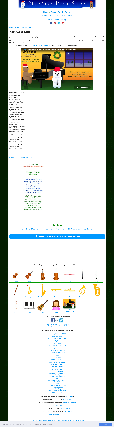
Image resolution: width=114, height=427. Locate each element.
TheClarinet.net (68, 411)
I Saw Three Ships (57, 355)
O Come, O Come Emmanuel (57, 373)
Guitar (45, 16)
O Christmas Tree (57, 369)
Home (45, 12)
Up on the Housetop (57, 387)
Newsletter (87, 229)
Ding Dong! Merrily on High (57, 341)
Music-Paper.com (65, 408)
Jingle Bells (43, 36)
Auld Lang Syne (57, 335)
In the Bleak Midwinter (57, 359)
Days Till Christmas (71, 229)
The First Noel (57, 343)
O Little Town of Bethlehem (57, 376)
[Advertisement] (93, 104)
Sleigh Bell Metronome (57, 405)
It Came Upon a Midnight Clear (57, 361)
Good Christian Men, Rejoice (57, 347)
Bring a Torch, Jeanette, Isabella (57, 338)
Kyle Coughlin (69, 396)
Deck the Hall (57, 340)
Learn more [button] (50, 424)
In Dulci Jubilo (57, 357)
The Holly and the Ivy (57, 354)
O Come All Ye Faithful (57, 371)
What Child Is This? (57, 392)
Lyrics (63, 16)
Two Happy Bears (52, 229)
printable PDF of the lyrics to (40, 45)
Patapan (57, 378)
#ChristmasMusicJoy (57, 20)
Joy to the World (57, 368)
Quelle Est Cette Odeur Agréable (57, 380)
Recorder (54, 16)
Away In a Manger (57, 336)
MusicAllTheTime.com (69, 402)
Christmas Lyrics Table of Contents (23, 27)
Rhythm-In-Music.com (69, 399)
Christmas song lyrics (20, 37)
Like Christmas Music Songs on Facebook (57, 324)
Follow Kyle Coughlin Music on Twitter (57, 326)
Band (60, 12)
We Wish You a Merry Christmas (57, 390)
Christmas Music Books (32, 229)
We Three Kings (57, 389)
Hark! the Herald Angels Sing (57, 350)
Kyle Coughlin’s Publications (57, 414)
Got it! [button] (105, 424)
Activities (74, 420)
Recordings (64, 420)
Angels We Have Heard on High (57, 333)
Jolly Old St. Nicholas (57, 366)
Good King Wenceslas (57, 348)
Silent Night (57, 382)
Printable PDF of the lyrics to (20, 157)
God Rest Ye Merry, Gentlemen (57, 345)
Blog (70, 16)
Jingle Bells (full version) (57, 364)
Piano (53, 12)
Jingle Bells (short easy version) (57, 362)
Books (58, 420)
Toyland (57, 383)
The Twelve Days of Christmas (57, 385)
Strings (68, 12)
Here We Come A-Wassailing (57, 352)
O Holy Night (57, 375)
